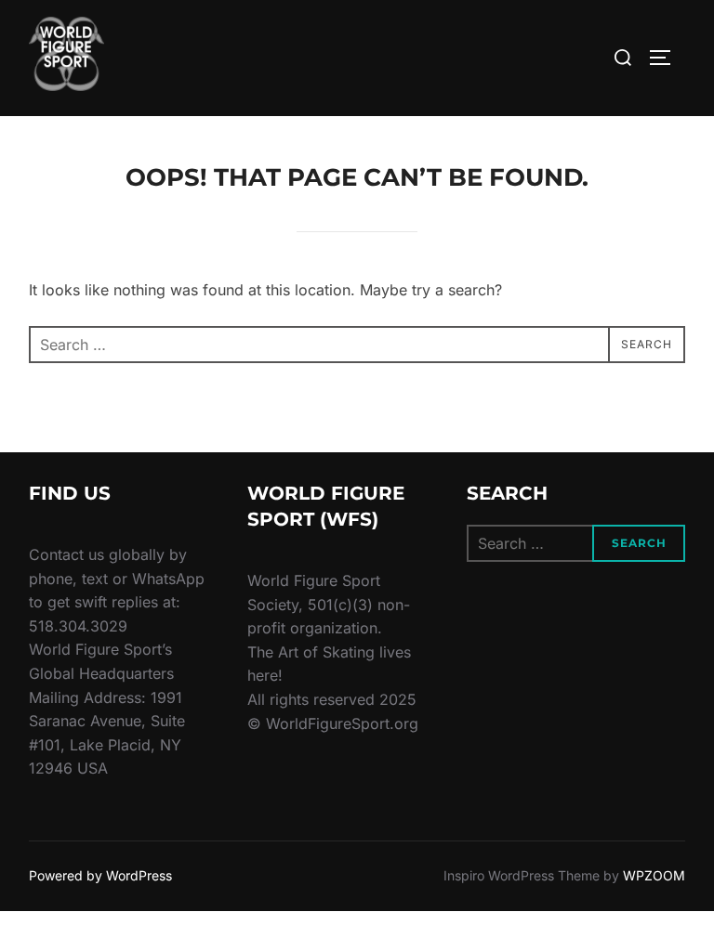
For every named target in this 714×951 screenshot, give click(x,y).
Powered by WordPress (100, 875)
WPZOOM (654, 875)
